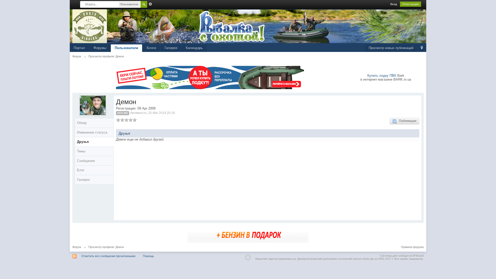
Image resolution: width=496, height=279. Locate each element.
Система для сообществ (396, 255)
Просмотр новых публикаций (391, 48)
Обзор (82, 123)
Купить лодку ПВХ (381, 76)
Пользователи (126, 48)
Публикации (406, 121)
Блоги (151, 48)
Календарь (194, 48)
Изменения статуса (92, 132)
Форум (76, 247)
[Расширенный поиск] (150, 4)
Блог (80, 170)
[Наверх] (248, 257)
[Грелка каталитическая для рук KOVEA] (248, 234)
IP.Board (418, 255)
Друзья (83, 142)
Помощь (148, 256)
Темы (81, 151)
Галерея (171, 48)
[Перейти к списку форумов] (90, 26)
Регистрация (410, 4)
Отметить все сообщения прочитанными (108, 256)
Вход (393, 4)
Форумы (100, 48)
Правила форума (412, 247)
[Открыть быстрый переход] (421, 48)
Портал (79, 48)
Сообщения (86, 161)
